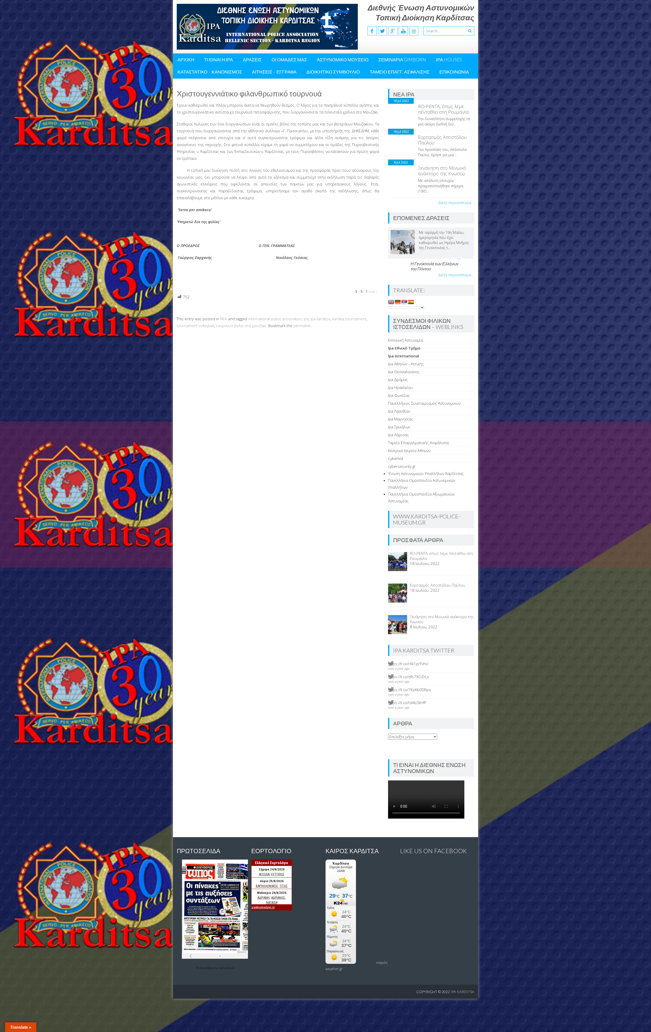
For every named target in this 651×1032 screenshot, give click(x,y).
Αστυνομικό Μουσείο (342, 59)
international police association (275, 318)
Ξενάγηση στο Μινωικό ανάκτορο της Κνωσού (442, 171)
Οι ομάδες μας (289, 59)
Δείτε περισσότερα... (456, 202)
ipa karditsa (320, 318)
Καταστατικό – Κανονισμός (209, 72)
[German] (398, 302)
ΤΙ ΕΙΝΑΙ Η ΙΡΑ (218, 59)
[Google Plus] (392, 30)
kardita (338, 318)
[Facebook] (372, 30)
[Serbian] (404, 302)
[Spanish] (411, 302)
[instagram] (413, 30)
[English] (391, 302)
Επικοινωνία (454, 72)
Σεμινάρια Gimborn (402, 59)
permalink (301, 325)
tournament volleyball (195, 325)
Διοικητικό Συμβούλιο (333, 72)
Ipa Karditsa (462, 992)
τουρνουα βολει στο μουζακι (241, 325)
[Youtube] (403, 30)
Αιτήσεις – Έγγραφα (274, 72)
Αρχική (185, 59)
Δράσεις (252, 59)
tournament (356, 318)
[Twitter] (382, 30)
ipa (306, 318)
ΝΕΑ (223, 318)
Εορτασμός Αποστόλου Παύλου (442, 140)
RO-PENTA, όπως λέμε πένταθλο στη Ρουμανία (443, 109)
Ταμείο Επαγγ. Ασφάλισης (400, 72)
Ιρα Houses (449, 59)
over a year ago (398, 668)
